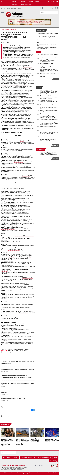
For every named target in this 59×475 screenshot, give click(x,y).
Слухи (38, 51)
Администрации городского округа (10, 78)
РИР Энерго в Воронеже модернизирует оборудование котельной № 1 (37, 439)
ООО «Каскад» (29, 343)
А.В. (6, 227)
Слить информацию (37, 472)
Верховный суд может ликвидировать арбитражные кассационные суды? (47, 60)
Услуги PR (23, 1)
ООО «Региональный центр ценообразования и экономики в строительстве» (15, 206)
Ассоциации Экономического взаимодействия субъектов (14, 80)
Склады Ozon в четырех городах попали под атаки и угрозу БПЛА (47, 48)
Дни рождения (40, 149)
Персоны (25, 473)
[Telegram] (34, 410)
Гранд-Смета (11, 257)
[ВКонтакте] (32, 410)
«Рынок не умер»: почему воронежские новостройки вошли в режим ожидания (48, 101)
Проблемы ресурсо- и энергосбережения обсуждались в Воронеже (17, 391)
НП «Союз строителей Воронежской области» (16, 78)
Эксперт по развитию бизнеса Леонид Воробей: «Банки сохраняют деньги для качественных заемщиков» (49, 132)
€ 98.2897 (55, 1)
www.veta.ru (4, 350)
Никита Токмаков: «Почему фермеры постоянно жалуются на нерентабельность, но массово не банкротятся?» (48, 91)
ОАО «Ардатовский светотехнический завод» (13, 297)
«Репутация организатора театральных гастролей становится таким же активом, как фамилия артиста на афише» (49, 138)
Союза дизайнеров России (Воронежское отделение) (16, 87)
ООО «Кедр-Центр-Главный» (16, 307)
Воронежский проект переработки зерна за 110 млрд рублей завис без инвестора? (49, 70)
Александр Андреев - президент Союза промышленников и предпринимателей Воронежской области (48, 153)
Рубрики (14, 1)
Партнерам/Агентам (26, 4)
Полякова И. (17, 170)
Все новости (5, 453)
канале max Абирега (26, 407)
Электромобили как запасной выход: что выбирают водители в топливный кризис (49, 112)
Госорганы (34, 473)
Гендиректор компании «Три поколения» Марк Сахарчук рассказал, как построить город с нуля (48, 106)
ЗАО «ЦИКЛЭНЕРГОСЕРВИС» (12, 228)
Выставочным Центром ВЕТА (21, 75)
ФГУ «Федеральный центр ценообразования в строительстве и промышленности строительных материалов (17, 202)
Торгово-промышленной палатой (22, 73)
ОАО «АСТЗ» (28, 294)
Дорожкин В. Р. (11, 205)
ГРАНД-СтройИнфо (27, 277)
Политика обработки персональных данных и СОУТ (14, 465)
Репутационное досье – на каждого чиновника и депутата (17, 369)
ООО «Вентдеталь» (29, 143)
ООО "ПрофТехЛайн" (14, 249)
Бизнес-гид (53, 461)
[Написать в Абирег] (42, 8)
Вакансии (31, 472)
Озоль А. (8, 279)
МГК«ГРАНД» (4, 270)
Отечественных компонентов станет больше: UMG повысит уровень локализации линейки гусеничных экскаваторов (22, 441)
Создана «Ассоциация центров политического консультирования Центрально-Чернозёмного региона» (17, 376)
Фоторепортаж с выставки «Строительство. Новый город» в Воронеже (17, 384)
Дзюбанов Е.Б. (15, 269)
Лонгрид (39, 87)
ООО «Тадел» (13, 143)
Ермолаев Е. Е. (11, 201)
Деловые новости (5, 424)
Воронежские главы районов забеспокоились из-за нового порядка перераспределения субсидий (47, 65)
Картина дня (7, 457)
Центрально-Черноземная (20, 82)
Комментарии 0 (7, 416)
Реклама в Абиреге (34, 1)
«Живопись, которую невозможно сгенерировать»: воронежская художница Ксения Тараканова (48, 116)
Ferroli (22, 140)
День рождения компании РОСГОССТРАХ (13, 398)
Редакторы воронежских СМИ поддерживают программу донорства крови (17, 362)
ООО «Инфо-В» (17, 258)
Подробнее (55, 158)
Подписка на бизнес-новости (23, 472)
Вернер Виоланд (18, 161)
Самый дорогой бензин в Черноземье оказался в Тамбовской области (46, 40)
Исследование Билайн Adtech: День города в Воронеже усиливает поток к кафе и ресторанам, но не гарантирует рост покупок (7, 441)
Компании (29, 473)
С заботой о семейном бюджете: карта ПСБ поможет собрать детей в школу (52, 439)
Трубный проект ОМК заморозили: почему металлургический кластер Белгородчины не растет (48, 97)
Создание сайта (51, 472)
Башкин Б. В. (4, 223)
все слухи (56, 78)
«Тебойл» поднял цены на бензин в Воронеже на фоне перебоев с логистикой (47, 37)
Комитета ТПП (26, 175)
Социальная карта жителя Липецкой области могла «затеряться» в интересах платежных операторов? (49, 56)
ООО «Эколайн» (23, 312)
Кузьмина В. (9, 289)
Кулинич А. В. (4, 219)
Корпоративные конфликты (42, 457)
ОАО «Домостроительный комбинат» (12, 324)
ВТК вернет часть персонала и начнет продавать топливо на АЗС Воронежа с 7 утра (47, 44)
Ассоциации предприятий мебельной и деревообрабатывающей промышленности (15, 85)
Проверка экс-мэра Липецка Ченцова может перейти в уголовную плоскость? (49, 75)
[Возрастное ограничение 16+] (1, 1)
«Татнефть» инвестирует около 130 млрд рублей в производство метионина (47, 34)
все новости (55, 145)
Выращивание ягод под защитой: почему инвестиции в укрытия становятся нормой (48, 128)
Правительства (13, 76)
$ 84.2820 (49, 1)
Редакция (14, 4)
